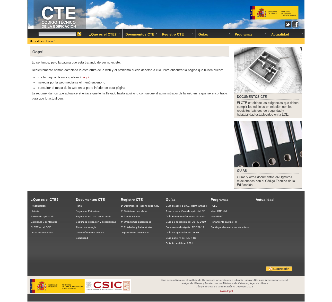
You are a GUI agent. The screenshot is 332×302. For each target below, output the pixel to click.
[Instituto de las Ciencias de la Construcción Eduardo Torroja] (126, 292)
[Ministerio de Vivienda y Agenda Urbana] (274, 12)
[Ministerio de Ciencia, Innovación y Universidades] (57, 292)
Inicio (50, 41)
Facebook (295, 24)
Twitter (288, 24)
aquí (86, 77)
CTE (252, 97)
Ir (79, 34)
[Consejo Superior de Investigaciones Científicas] (103, 292)
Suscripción (281, 269)
